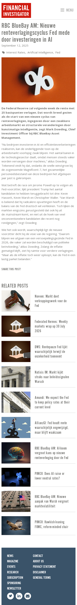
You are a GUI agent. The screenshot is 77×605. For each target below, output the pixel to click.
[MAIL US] (27, 596)
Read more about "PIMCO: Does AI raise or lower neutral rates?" (38, 477)
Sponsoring (14, 583)
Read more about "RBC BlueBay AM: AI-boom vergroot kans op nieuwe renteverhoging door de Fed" (38, 452)
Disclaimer (39, 572)
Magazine (12, 561)
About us (38, 561)
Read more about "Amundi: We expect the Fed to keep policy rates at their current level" (38, 402)
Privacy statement (44, 567)
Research (13, 572)
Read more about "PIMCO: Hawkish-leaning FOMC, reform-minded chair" (38, 525)
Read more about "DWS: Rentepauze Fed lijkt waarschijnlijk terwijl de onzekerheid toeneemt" (38, 351)
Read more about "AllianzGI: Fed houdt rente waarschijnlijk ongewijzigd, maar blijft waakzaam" (38, 427)
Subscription (15, 577)
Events (11, 567)
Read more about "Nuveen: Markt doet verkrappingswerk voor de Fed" (38, 300)
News (10, 556)
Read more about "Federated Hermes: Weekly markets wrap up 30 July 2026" (38, 326)
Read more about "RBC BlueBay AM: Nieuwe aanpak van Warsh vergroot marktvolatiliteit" (38, 501)
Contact (38, 556)
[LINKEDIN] (19, 596)
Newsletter (14, 588)
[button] (66, 10)
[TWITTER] (10, 596)
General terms (42, 577)
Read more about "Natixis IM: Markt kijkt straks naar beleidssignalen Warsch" (38, 376)
